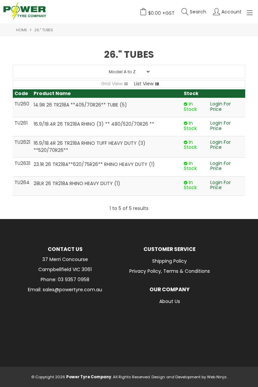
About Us (169, 301)
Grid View (112, 83)
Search (198, 11)
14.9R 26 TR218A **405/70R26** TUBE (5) (80, 104)
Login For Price (220, 106)
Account (231, 11)
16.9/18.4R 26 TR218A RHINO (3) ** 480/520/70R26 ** (94, 124)
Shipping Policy (169, 261)
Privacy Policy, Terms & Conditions (169, 271)
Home (21, 30)
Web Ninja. (217, 377)
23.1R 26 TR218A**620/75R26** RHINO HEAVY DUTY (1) (94, 164)
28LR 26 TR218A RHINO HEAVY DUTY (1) (77, 183)
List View (144, 83)
